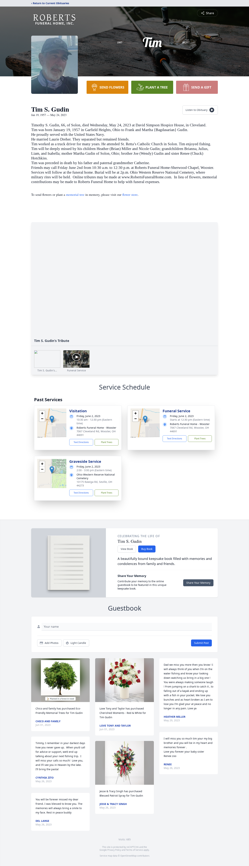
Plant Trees (106, 442)
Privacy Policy (114, 849)
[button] (52, 419)
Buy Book (146, 549)
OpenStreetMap (128, 855)
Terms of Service (134, 849)
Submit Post (201, 643)
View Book (127, 549)
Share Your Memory (198, 582)
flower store (130, 194)
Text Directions (81, 442)
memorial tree (75, 194)
